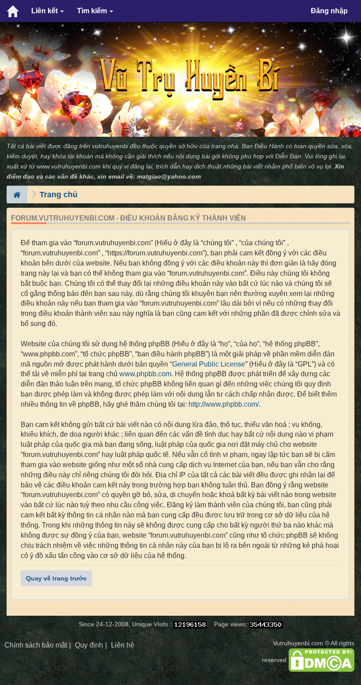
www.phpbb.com (145, 374)
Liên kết (45, 11)
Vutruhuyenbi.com (298, 643)
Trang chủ (58, 194)
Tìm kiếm (93, 11)
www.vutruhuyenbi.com (69, 166)
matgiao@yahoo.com (169, 176)
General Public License (208, 364)
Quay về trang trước (56, 578)
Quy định (89, 645)
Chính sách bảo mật (35, 645)
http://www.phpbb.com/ (223, 404)
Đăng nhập (329, 11)
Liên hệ (122, 645)
